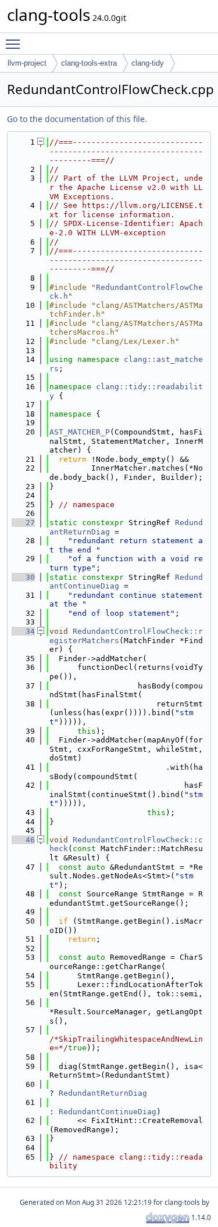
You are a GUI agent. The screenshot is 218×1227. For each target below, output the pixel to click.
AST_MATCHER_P (79, 432)
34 (23, 631)
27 (23, 522)
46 (23, 839)
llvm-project (27, 63)
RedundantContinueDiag (107, 1111)
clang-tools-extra (89, 63)
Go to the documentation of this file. (77, 118)
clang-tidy (147, 63)
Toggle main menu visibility (15, 43)
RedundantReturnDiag (103, 1093)
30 (23, 577)
